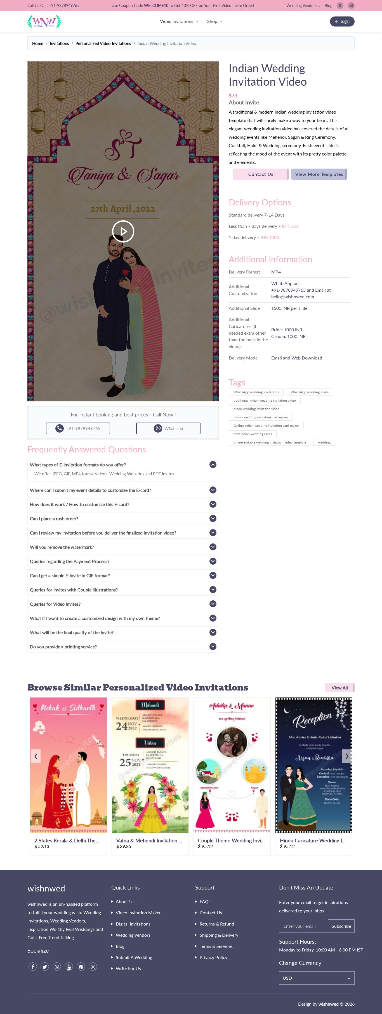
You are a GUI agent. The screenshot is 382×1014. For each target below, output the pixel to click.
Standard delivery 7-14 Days (256, 214)
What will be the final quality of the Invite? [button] (72, 632)
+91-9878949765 (288, 290)
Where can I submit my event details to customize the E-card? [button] (90, 490)
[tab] (123, 464)
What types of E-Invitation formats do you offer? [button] (78, 464)
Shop (212, 21)
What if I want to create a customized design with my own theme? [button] (95, 618)
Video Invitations (176, 21)
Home (37, 43)
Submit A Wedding (134, 957)
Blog (328, 5)
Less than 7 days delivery (263, 226)
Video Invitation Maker (138, 912)
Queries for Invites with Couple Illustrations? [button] (74, 589)
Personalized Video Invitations (103, 43)
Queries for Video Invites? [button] (55, 604)
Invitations (59, 43)
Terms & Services (216, 946)
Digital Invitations (133, 923)
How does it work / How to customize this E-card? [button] (79, 504)
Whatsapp (173, 428)
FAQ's (205, 901)
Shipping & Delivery (219, 935)
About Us (125, 901)
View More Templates (319, 174)
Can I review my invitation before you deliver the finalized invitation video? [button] (103, 532)
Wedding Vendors (301, 5)
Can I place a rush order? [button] (54, 518)
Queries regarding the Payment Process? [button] (69, 561)
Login (345, 21)
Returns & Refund (217, 923)
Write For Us (128, 968)
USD (287, 978)
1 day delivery (254, 237)
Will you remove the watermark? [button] (62, 547)
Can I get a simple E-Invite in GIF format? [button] (70, 575)
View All (340, 687)
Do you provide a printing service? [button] (63, 646)
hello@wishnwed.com (292, 296)
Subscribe (341, 926)
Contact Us (260, 174)
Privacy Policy (213, 957)
